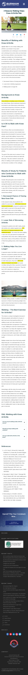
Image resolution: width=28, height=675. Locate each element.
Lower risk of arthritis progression (12, 84)
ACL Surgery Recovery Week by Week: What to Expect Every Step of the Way (13, 601)
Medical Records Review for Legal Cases (12, 604)
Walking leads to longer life (10, 86)
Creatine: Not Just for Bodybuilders (11, 565)
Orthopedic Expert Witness (9, 606)
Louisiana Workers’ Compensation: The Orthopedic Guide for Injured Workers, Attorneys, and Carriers (14, 594)
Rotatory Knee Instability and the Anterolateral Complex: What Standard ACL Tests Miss (13, 575)
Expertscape (7, 620)
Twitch (5, 622)
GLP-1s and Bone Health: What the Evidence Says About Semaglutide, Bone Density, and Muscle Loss (14, 557)
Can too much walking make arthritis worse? (12, 422)
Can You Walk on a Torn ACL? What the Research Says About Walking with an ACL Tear (13, 611)
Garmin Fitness (7, 618)
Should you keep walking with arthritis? (10, 429)
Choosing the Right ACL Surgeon (10, 586)
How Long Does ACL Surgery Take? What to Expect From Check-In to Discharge (14, 598)
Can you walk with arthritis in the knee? (11, 436)
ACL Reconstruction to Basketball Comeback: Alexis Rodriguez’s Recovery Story (14, 560)
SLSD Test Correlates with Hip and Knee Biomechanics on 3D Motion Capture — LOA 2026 (14, 572)
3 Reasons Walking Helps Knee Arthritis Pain (14, 12)
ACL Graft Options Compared (9, 588)
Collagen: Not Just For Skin (9, 563)
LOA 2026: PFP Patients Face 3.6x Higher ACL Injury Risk (14, 568)
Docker (6, 616)
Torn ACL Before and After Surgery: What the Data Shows (14, 590)
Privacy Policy (17, 670)
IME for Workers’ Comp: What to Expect (11, 608)
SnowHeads (7, 624)
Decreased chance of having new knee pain (15, 81)
